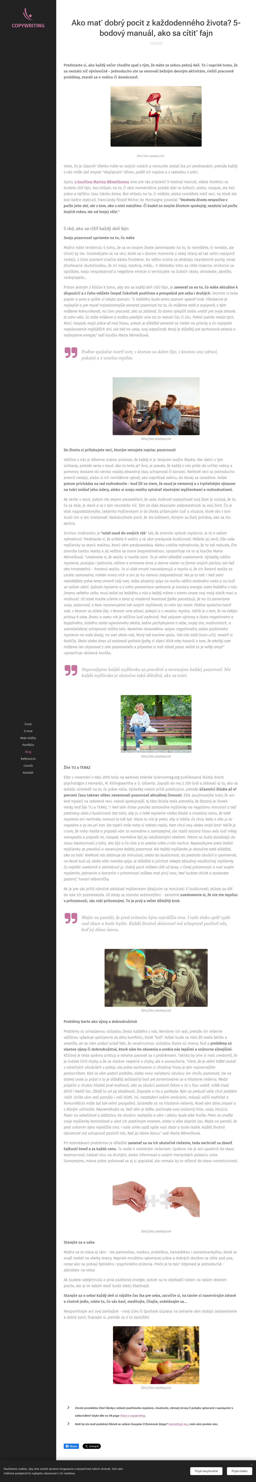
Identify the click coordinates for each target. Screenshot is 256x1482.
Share (73, 1446)
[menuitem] (28, 724)
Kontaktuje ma (178, 1424)
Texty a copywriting (132, 1415)
